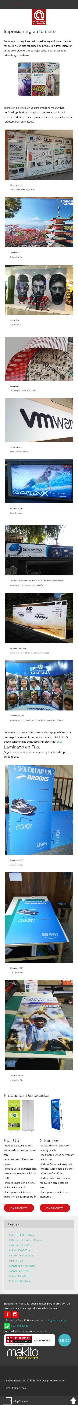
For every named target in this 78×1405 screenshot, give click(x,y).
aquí (59, 741)
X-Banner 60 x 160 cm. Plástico (26, 1240)
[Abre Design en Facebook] (7, 1314)
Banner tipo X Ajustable (22, 1265)
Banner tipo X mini (19, 1271)
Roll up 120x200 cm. (20, 1276)
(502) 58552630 (19, 1325)
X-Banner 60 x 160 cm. (21, 1245)
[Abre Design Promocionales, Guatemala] (12, 1375)
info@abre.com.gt (56, 1320)
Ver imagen (38, 151)
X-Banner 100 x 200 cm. (22, 1235)
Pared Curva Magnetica (22, 1255)
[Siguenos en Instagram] (15, 1314)
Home (7, 1388)
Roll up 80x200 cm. (20, 1281)
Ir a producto (18, 1208)
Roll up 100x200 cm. (20, 1250)
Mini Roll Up (16, 1260)
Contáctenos (19, 1388)
